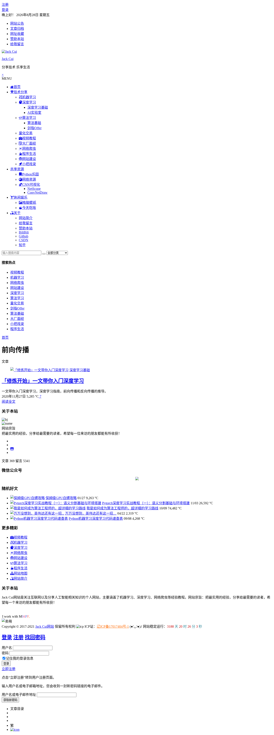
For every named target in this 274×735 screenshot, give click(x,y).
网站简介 (26, 218)
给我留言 (17, 44)
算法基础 (34, 123)
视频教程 (17, 272)
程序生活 (17, 329)
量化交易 (26, 133)
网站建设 (17, 288)
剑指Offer (34, 128)
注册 (5, 4)
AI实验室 (34, 112)
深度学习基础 (37, 107)
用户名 (7, 648)
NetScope (34, 188)
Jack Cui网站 (44, 626)
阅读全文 (8, 401)
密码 (5, 653)
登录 (5, 10)
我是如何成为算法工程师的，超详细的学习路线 (122, 508)
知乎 (22, 245)
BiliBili (24, 232)
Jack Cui (7, 59)
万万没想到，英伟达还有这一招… (90, 513)
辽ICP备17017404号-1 (113, 626)
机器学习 (17, 277)
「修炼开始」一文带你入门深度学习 (43, 381)
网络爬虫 (17, 282)
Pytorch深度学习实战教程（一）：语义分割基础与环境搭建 (146, 503)
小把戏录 (17, 324)
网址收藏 (17, 34)
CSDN (23, 240)
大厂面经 (17, 318)
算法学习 (17, 298)
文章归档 (17, 28)
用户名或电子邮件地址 (19, 694)
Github (23, 236)
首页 (5, 337)
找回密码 (35, 637)
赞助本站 (17, 39)
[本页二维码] (14, 729)
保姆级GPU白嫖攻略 (61, 498)
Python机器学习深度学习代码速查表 (96, 518)
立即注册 (8, 669)
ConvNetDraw (37, 192)
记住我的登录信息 (19, 658)
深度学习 (17, 293)
